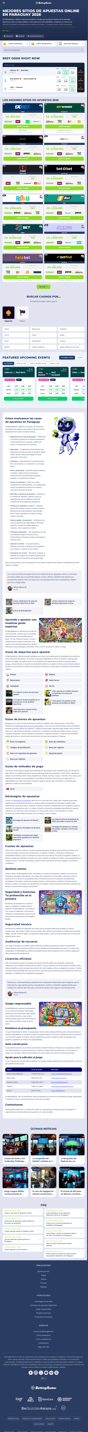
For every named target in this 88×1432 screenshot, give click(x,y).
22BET (8, 386)
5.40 (56, 386)
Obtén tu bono (23, 126)
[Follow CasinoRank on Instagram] (36, 1373)
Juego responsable (43, 1309)
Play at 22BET (19, 398)
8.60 (63, 390)
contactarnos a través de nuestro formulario (57, 1109)
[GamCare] (45, 1399)
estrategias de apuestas (22, 800)
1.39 (50, 390)
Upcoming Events (67, 357)
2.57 (29, 386)
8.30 (63, 386)
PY (42, 1378)
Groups (80, 357)
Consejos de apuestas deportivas (43, 1305)
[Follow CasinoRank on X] (41, 1373)
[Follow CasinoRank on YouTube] (46, 1373)
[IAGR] (19, 1399)
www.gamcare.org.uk (59, 1078)
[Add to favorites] (5, 69)
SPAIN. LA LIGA (21, 363)
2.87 (16, 390)
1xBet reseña (22, 130)
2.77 (16, 386)
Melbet (9, 393)
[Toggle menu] (4, 3)
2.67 (29, 390)
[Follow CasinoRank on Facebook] (31, 1373)
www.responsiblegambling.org (62, 1086)
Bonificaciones (43, 1271)
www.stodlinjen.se (58, 1091)
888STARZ (8, 390)
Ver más (42, 287)
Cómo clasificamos (43, 1339)
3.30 (23, 386)
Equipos (43, 1287)
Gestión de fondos (43, 1313)
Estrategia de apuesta (43, 1301)
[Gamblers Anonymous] (30, 1399)
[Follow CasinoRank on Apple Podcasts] (56, 1373)
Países (43, 1279)
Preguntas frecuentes (43, 1317)
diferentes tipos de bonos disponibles (29, 726)
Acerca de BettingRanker (44, 1331)
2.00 (84, 386)
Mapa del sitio (43, 1347)
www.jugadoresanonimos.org (61, 1074)
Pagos (43, 1275)
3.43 (23, 390)
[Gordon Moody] (64, 1399)
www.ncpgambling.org (59, 1082)
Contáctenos (43, 1343)
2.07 (84, 390)
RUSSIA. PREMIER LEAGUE (38, 363)
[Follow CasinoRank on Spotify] (51, 1373)
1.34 (50, 386)
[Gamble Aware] (39, 1408)
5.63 (56, 390)
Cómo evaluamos (44, 1335)
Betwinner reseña (64, 130)
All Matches (8, 363)
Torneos (43, 1283)
